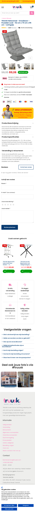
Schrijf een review (26, 167)
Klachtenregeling (8, 438)
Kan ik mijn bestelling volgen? (13, 350)
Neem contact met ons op (11, 451)
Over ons (6, 448)
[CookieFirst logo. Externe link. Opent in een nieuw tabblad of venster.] (2, 487)
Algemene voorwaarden (10, 432)
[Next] (30, 45)
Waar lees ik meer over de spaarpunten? (17, 357)
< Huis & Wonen (6, 18)
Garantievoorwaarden (10, 435)
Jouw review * (5, 208)
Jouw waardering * (7, 201)
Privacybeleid (7, 440)
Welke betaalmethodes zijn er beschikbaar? (13, 346)
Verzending (6, 427)
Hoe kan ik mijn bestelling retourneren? (16, 354)
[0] (31, 7)
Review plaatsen (9, 227)
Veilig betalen (7, 425)
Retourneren (7, 430)
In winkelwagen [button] (9, 271)
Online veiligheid (8, 443)
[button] (17, 334)
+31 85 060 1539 (8, 462)
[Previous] (4, 45)
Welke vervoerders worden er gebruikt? (16, 338)
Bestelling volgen (8, 445)
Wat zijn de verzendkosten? (12, 342)
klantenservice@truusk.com (12, 460)
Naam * (3, 183)
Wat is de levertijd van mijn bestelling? (16, 334)
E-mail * (8, 192)
